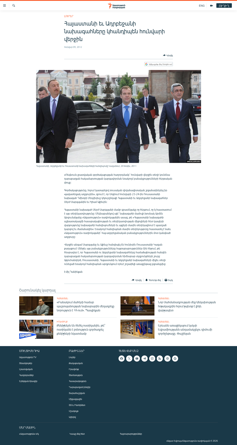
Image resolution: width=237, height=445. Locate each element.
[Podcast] (167, 358)
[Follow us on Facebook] (121, 358)
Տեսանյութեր (25, 363)
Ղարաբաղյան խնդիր (79, 387)
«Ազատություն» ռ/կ (29, 433)
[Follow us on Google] (175, 358)
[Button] (168, 55)
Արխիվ (72, 417)
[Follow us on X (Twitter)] (129, 358)
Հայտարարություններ (131, 433)
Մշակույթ (73, 411)
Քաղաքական (76, 363)
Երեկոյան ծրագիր (28, 381)
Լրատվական (26, 369)
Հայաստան (62, 298)
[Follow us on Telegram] (144, 358)
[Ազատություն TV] (211, 5)
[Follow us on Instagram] (152, 358)
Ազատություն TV (27, 357)
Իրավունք (62, 321)
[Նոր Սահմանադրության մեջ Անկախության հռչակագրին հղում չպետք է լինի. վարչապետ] (137, 306)
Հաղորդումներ (26, 375)
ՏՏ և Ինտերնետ (77, 405)
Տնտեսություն (76, 375)
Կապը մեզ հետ (77, 433)
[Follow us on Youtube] (137, 358)
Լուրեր (68, 16)
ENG (202, 5)
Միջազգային (75, 399)
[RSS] (160, 358)
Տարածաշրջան (77, 393)
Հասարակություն (77, 381)
